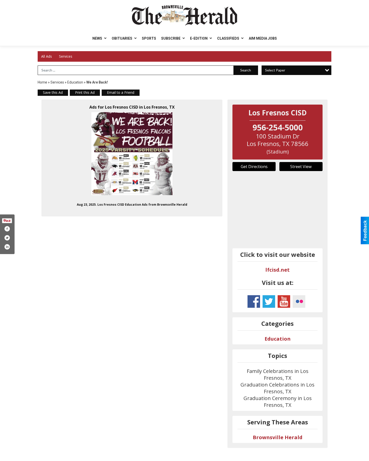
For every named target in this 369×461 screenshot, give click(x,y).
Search (245, 70)
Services (65, 56)
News (97, 38)
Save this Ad (53, 92)
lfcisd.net (277, 270)
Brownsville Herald (277, 437)
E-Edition (199, 38)
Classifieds (228, 38)
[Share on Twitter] (7, 237)
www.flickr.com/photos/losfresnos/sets (299, 301)
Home (42, 82)
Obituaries (122, 38)
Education (75, 82)
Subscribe (171, 38)
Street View (301, 166)
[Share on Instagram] (7, 246)
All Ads (46, 56)
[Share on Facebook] (7, 228)
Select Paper (275, 70)
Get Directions (254, 166)
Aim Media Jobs (263, 38)
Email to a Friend (120, 92)
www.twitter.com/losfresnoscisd (269, 301)
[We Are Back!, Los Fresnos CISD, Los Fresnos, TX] (131, 153)
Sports (149, 38)
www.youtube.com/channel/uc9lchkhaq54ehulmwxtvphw (284, 301)
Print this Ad (85, 92)
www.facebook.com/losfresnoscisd (254, 301)
